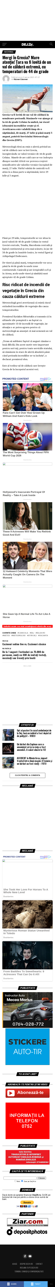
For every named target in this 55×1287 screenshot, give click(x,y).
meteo (7, 636)
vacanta (43, 636)
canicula (23, 633)
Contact (39, 1263)
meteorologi (19, 636)
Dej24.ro (41, 633)
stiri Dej (32, 636)
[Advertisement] (27, 20)
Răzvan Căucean (21, 79)
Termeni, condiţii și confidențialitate (29, 1271)
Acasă (14, 1263)
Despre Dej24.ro (26, 1263)
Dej (32, 633)
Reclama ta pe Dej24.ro (29, 1267)
